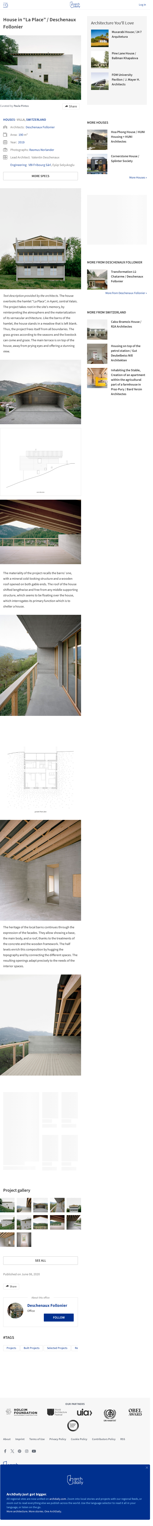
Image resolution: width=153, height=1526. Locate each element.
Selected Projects (57, 1348)
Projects (11, 1348)
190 (21, 135)
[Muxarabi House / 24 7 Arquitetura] (100, 38)
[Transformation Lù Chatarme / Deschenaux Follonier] (97, 279)
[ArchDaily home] (75, 5)
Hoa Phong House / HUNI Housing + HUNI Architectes (128, 137)
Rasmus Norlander (41, 150)
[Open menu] (5, 5)
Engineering (18, 165)
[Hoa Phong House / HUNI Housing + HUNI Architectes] (97, 140)
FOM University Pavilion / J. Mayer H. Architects (126, 80)
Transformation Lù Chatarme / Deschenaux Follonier (127, 276)
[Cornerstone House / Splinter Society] (97, 164)
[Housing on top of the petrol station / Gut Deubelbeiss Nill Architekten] (97, 354)
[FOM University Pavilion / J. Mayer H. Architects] (100, 81)
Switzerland (36, 120)
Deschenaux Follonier (40, 127)
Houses (9, 120)
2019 (21, 142)
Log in (142, 4)
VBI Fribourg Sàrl (39, 165)
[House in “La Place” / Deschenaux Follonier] (7, 1205)
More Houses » (138, 177)
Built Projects (31, 1348)
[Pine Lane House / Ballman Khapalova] (100, 59)
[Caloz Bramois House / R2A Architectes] (97, 329)
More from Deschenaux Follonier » (126, 293)
